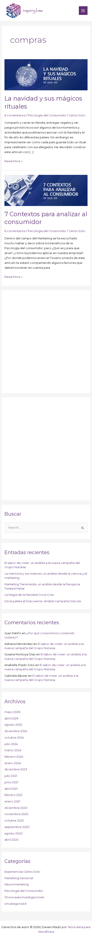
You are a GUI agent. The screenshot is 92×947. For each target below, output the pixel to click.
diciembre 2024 (15, 731)
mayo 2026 (12, 712)
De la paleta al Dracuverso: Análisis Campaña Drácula (42, 601)
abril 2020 (11, 839)
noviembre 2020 (16, 814)
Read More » (13, 161)
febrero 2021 (13, 795)
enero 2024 (12, 763)
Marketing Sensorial (18, 878)
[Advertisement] (46, 342)
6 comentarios (14, 115)
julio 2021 (10, 775)
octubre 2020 (14, 820)
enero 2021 (12, 801)
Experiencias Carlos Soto (22, 871)
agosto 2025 (13, 724)
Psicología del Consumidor (47, 115)
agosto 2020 (13, 833)
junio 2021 (11, 782)
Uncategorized (15, 903)
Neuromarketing (16, 884)
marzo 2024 (12, 750)
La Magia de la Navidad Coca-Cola (29, 594)
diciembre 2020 (15, 808)
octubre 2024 (14, 737)
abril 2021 (10, 788)
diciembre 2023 (15, 769)
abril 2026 (11, 718)
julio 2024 (11, 744)
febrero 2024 (13, 756)
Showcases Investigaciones (24, 897)
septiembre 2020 (16, 827)
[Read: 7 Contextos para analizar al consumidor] (46, 190)
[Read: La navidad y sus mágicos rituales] (46, 74)
